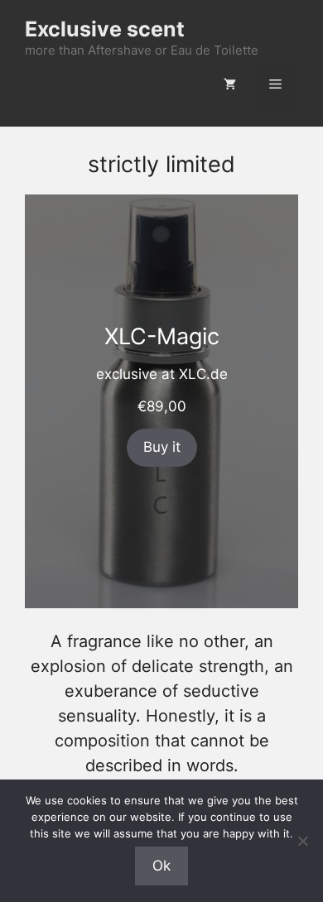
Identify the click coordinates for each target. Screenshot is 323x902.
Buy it (162, 447)
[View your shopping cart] (230, 85)
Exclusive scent (105, 29)
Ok (161, 865)
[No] (302, 840)
